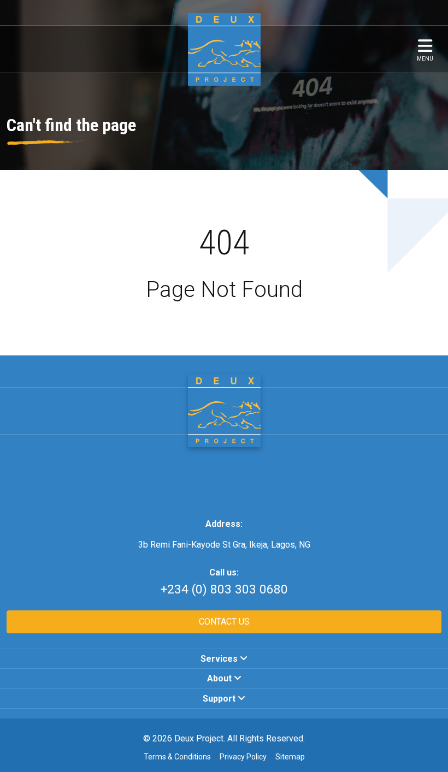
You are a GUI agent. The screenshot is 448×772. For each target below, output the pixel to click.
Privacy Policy (243, 756)
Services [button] (220, 659)
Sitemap (290, 756)
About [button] (220, 678)
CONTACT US (224, 621)
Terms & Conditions (177, 756)
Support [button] (220, 698)
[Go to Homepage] (224, 410)
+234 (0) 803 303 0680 (224, 589)
